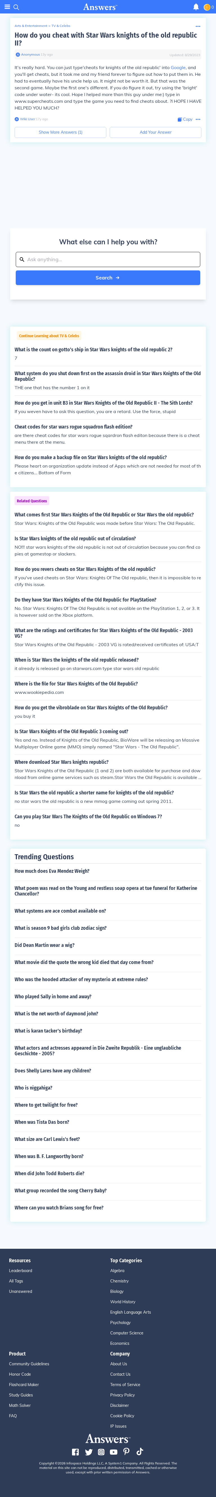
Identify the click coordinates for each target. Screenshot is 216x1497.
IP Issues (118, 1426)
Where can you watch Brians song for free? (59, 1208)
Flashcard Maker (24, 1384)
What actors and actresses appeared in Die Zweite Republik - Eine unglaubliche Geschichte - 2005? (98, 1051)
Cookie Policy (122, 1415)
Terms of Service (125, 1384)
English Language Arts (130, 1312)
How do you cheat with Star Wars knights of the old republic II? (106, 39)
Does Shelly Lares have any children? (53, 1071)
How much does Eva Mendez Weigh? (52, 871)
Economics (119, 1343)
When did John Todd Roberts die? (49, 1173)
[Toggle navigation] (7, 7)
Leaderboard (20, 1270)
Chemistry (119, 1281)
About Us (118, 1363)
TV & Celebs (60, 26)
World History (122, 1301)
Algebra (117, 1270)
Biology (116, 1291)
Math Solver (20, 1405)
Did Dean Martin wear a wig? (45, 945)
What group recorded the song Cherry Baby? (61, 1191)
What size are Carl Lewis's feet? (47, 1139)
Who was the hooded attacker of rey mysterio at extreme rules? (81, 979)
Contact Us (120, 1374)
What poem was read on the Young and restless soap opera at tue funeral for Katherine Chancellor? (106, 891)
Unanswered (20, 1291)
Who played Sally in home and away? (53, 997)
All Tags (16, 1281)
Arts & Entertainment (31, 26)
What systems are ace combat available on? (60, 911)
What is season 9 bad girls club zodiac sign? (61, 928)
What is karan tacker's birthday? (48, 1031)
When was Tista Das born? (42, 1122)
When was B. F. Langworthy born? (49, 1156)
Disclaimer (119, 1405)
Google (178, 67)
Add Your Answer (156, 132)
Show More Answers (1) (60, 132)
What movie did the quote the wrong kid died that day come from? (84, 962)
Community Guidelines (29, 1363)
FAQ (13, 1415)
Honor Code (20, 1374)
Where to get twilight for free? (46, 1105)
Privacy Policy (122, 1395)
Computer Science (126, 1333)
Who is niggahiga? (33, 1088)
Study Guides (21, 1395)
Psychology (120, 1322)
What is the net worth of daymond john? (56, 1014)
